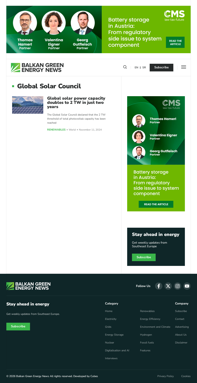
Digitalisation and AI (117, 350)
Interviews (111, 358)
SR (144, 67)
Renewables (56, 130)
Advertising (182, 326)
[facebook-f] (158, 286)
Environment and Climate (155, 326)
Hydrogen (146, 334)
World (72, 130)
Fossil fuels (147, 342)
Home (108, 311)
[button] (125, 68)
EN (136, 67)
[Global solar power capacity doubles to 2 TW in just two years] (27, 105)
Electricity (110, 319)
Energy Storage (114, 334)
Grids (108, 326)
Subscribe (161, 67)
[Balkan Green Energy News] (37, 67)
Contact (179, 319)
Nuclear (109, 342)
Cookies (186, 376)
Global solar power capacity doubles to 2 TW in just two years (76, 102)
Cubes (94, 376)
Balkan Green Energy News (32, 376)
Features (145, 350)
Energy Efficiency (150, 319)
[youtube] (187, 286)
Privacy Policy (165, 376)
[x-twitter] (168, 286)
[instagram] (177, 286)
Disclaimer (181, 342)
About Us (181, 334)
